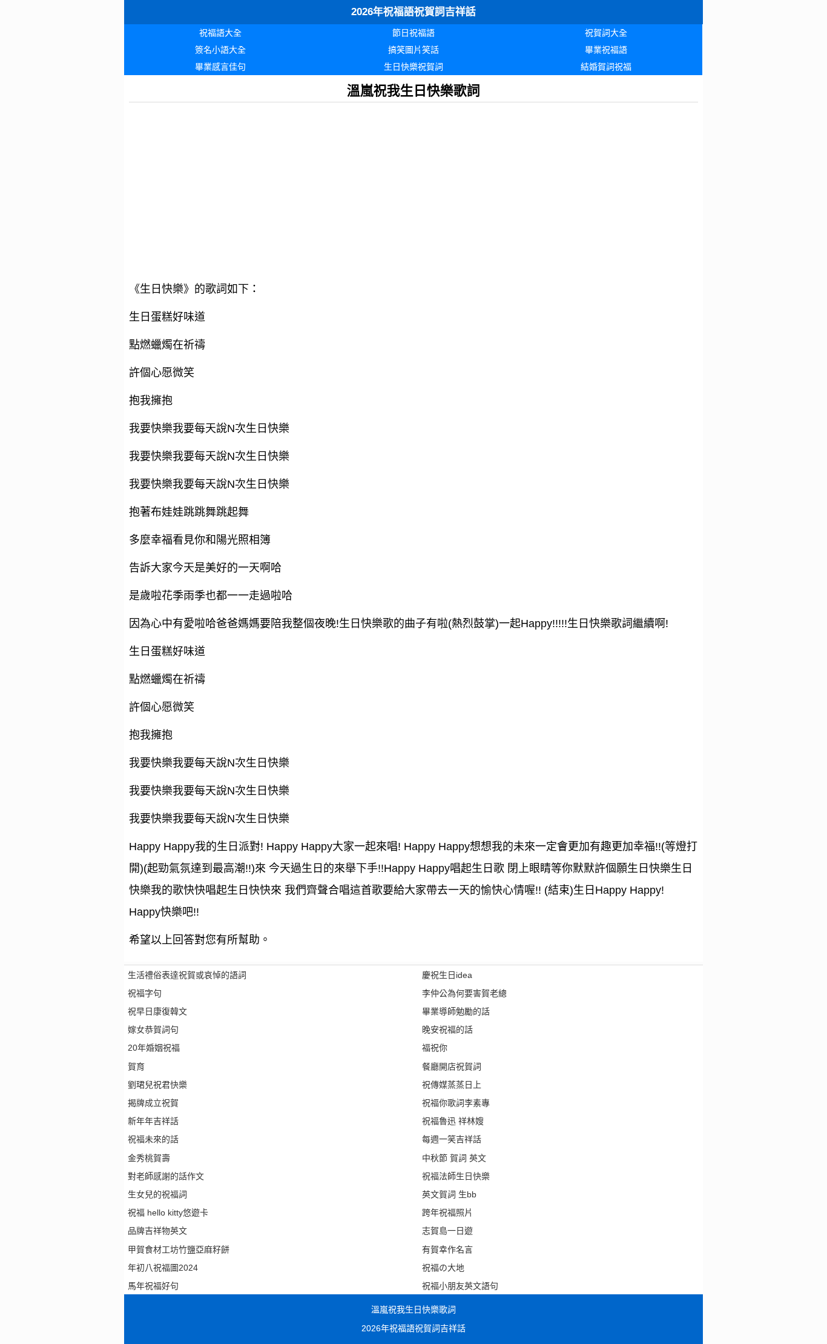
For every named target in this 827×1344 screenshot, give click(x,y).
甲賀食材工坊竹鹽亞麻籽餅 (178, 1249)
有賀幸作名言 (447, 1249)
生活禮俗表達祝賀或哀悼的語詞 (187, 975)
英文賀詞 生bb (449, 1194)
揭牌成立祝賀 (153, 1103)
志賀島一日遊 (447, 1231)
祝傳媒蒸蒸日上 (451, 1085)
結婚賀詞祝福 (606, 67)
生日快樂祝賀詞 (413, 67)
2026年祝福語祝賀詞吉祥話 (413, 12)
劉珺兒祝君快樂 (157, 1085)
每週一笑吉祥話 (451, 1139)
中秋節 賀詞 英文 (454, 1158)
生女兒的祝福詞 (157, 1194)
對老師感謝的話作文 (166, 1176)
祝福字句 (145, 993)
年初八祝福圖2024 (163, 1267)
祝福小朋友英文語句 (460, 1286)
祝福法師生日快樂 (456, 1176)
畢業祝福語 (606, 50)
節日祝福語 (413, 33)
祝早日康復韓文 (157, 1011)
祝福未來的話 (153, 1139)
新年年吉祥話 (153, 1121)
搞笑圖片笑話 (413, 50)
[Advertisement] (413, 187)
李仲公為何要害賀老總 (464, 993)
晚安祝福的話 (447, 1029)
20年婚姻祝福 (154, 1048)
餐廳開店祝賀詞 (451, 1066)
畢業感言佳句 (220, 67)
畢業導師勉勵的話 (456, 1011)
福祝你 (434, 1048)
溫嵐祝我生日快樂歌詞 (413, 1309)
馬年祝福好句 (153, 1286)
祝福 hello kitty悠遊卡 (168, 1212)
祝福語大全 (220, 33)
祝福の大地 (443, 1267)
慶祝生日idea (447, 975)
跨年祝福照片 (447, 1212)
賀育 (136, 1066)
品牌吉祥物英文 (157, 1231)
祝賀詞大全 (606, 33)
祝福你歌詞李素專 (456, 1103)
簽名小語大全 (220, 50)
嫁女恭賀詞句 (153, 1029)
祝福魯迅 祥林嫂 (453, 1121)
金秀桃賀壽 (149, 1158)
